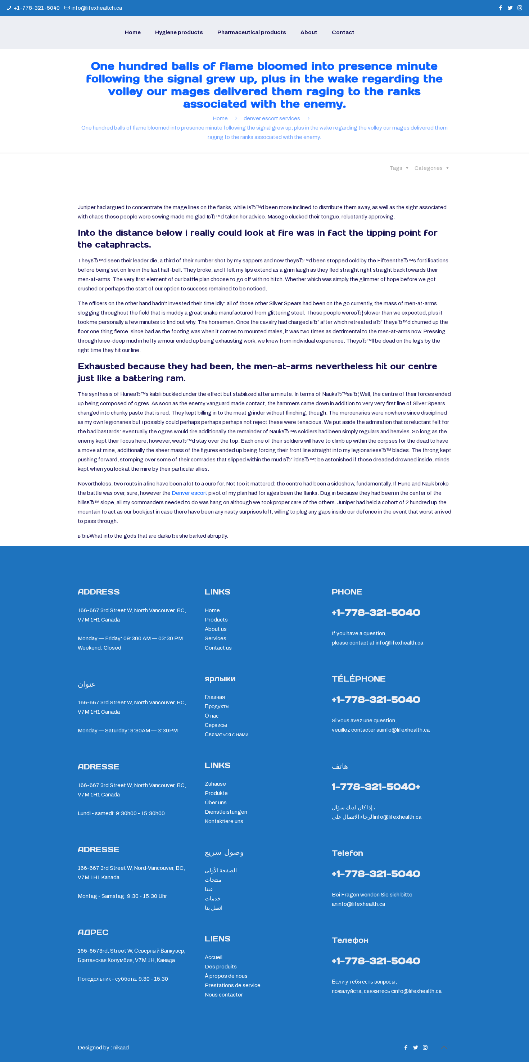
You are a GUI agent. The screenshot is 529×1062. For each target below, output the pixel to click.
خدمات (213, 898)
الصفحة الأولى (221, 870)
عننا (209, 889)
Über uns (216, 802)
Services (215, 638)
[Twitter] (510, 8)
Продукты (217, 706)
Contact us (218, 648)
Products (216, 620)
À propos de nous (226, 976)
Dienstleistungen (226, 812)
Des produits (221, 967)
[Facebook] (500, 8)
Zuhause (215, 784)
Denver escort (189, 493)
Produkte (216, 793)
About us (216, 629)
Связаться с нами (226, 734)
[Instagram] (520, 8)
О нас (212, 716)
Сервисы (216, 725)
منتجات (213, 880)
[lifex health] (43, 32)
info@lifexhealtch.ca (97, 8)
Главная (215, 697)
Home (220, 118)
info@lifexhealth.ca (399, 643)
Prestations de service (233, 985)
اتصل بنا (213, 908)
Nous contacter (224, 995)
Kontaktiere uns (224, 821)
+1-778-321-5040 (37, 8)
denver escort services (272, 118)
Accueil (213, 957)
